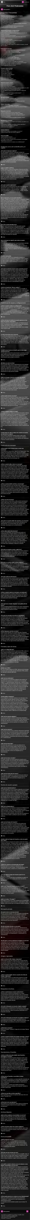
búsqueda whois (4, 1172)
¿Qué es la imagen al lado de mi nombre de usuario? (11, 40)
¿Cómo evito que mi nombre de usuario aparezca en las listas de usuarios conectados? (14, 33)
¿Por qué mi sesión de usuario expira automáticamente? (12, 26)
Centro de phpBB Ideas (8, 1156)
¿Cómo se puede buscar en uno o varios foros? (10, 112)
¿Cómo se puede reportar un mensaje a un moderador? (12, 61)
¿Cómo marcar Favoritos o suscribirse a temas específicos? (13, 124)
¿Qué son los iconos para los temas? (8, 79)
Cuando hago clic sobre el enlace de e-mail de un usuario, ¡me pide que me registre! (14, 45)
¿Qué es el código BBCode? (6, 69)
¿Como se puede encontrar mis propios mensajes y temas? (13, 117)
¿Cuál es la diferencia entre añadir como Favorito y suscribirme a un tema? (14, 122)
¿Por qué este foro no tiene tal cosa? (8, 138)
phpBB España (14, 1215)
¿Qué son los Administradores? (7, 84)
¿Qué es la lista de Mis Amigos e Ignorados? (10, 105)
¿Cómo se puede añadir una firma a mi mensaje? (11, 52)
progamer (5, 1217)
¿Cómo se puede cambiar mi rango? (8, 43)
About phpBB (4, 1146)
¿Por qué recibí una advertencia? (7, 60)
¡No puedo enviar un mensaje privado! (8, 98)
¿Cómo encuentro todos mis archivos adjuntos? (10, 132)
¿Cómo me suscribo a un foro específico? (9, 125)
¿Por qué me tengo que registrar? (7, 17)
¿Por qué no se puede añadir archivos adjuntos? (10, 58)
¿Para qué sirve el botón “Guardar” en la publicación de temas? (13, 62)
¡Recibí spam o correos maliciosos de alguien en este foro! (13, 101)
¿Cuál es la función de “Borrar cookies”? (9, 27)
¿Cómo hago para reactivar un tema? (8, 65)
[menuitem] (3, 2)
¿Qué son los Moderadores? (6, 85)
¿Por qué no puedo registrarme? (7, 19)
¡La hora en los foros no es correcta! (8, 35)
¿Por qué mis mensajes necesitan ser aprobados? (11, 63)
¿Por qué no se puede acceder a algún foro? (10, 57)
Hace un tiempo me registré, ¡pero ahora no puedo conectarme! (14, 23)
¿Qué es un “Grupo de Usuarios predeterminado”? (11, 92)
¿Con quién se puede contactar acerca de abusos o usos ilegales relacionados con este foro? (14, 140)
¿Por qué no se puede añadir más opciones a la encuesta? (13, 55)
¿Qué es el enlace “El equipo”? (7, 94)
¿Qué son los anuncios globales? (7, 74)
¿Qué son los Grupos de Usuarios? (8, 86)
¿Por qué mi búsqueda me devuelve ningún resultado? (12, 113)
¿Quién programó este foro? (6, 136)
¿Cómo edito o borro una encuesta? (8, 56)
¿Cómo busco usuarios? (6, 116)
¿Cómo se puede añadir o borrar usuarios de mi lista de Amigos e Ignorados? (14, 107)
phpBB (16, 371)
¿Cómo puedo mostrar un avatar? (8, 41)
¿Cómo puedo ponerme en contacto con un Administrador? (13, 141)
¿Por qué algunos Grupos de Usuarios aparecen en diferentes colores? (13, 91)
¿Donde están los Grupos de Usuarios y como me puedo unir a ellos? (15, 87)
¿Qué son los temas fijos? (6, 77)
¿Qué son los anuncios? (6, 75)
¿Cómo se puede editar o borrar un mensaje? (10, 51)
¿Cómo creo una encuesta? (6, 53)
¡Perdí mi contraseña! (5, 24)
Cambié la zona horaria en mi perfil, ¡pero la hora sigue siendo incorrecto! (13, 37)
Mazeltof (11, 1217)
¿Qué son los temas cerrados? (7, 78)
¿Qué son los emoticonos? (6, 72)
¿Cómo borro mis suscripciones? (7, 126)
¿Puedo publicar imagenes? (6, 73)
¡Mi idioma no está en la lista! (6, 39)
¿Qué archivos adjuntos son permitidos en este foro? (11, 131)
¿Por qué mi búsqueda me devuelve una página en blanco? (13, 114)
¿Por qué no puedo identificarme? (7, 22)
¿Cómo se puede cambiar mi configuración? (10, 31)
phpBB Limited (4, 1143)
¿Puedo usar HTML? (5, 70)
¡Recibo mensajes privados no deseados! (9, 99)
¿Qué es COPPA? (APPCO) (6, 18)
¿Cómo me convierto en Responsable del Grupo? (11, 89)
